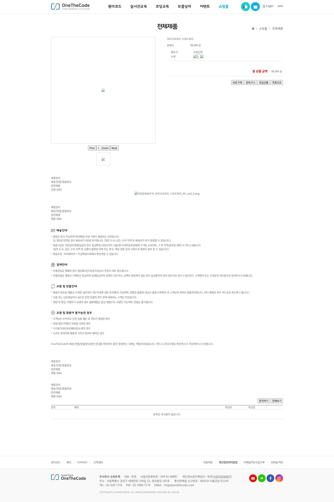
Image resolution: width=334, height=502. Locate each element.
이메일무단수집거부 (254, 462)
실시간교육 (138, 6)
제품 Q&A (56, 218)
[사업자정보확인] (222, 476)
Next (114, 148)
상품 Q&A (56, 189)
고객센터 (98, 462)
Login (269, 6)
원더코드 (114, 6)
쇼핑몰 (224, 6)
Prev (92, 148)
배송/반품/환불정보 (61, 182)
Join (280, 6)
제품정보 (55, 178)
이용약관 (207, 462)
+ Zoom (103, 148)
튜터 (68, 462)
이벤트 (205, 6)
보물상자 (184, 6)
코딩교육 (162, 6)
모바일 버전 (277, 462)
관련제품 (55, 185)
